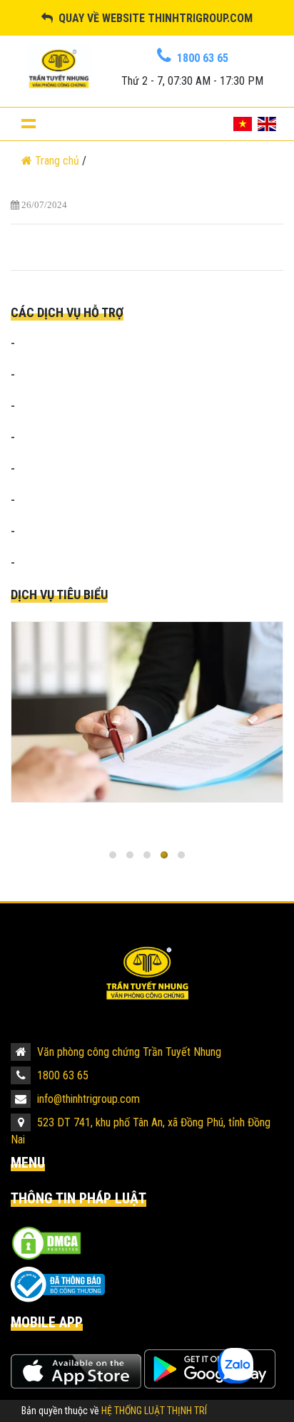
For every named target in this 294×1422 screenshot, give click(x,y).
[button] (112, 855)
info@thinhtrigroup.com (87, 1099)
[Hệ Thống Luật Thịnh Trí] (147, 973)
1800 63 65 (61, 1075)
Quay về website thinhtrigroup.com (153, 18)
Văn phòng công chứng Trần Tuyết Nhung (127, 1052)
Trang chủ (57, 160)
